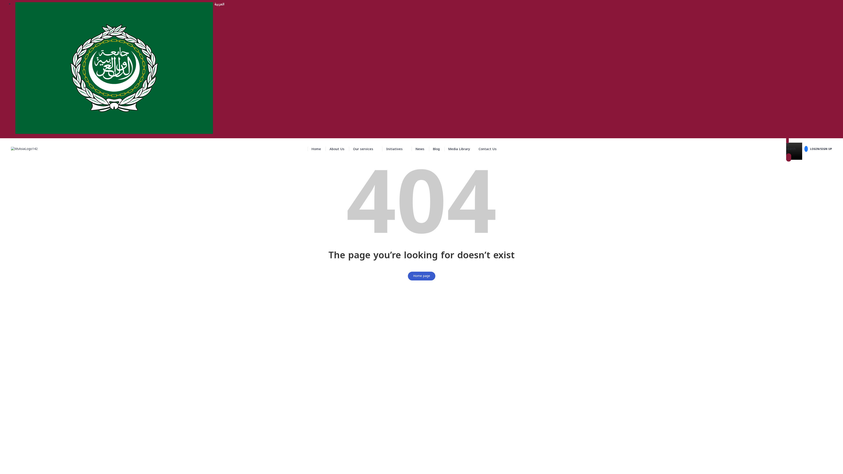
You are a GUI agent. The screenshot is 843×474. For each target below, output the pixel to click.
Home (316, 149)
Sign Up (26, 467)
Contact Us (488, 149)
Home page (421, 276)
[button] (365, 149)
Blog (436, 149)
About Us (337, 149)
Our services (363, 149)
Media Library (459, 149)
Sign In (36, 467)
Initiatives (394, 149)
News (420, 149)
